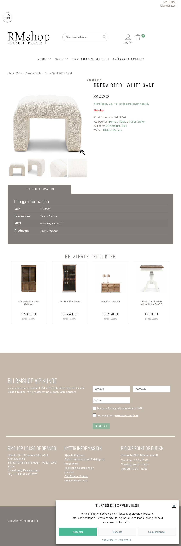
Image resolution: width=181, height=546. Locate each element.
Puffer (132, 121)
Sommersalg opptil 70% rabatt (90, 59)
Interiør (42, 59)
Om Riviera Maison (76, 476)
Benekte (117, 531)
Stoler (29, 73)
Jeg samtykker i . (118, 415)
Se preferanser (156, 531)
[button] (174, 505)
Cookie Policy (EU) (76, 480)
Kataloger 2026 (168, 5)
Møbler (59, 59)
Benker (39, 73)
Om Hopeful (169, 1)
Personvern (125, 539)
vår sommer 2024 (116, 126)
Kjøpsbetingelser (74, 455)
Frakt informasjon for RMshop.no (84, 459)
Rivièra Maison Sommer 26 (128, 59)
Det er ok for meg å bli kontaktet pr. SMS (119, 408)
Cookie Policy (109, 539)
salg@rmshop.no (27, 470)
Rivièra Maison (112, 130)
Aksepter (78, 531)
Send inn (101, 426)
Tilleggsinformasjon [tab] (39, 189)
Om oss (69, 472)
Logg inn (127, 42)
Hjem (11, 73)
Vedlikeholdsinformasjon (79, 468)
